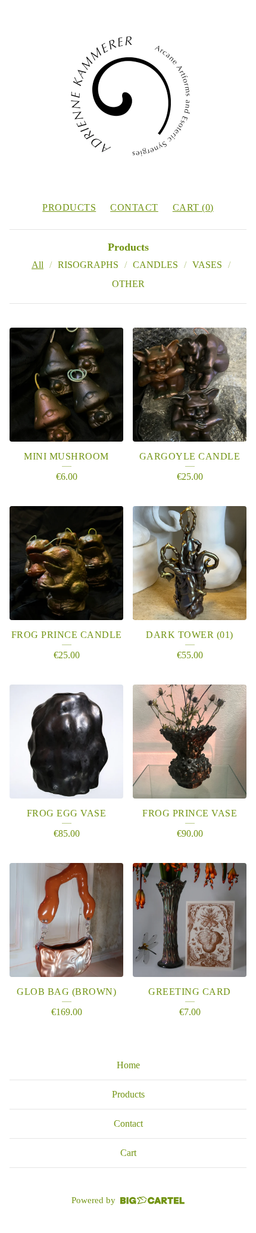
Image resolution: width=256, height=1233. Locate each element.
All (37, 265)
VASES (207, 265)
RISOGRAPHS (88, 265)
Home (128, 1065)
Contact (134, 207)
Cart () (193, 207)
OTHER (128, 284)
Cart (128, 1153)
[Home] (128, 95)
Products (69, 207)
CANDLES (155, 265)
